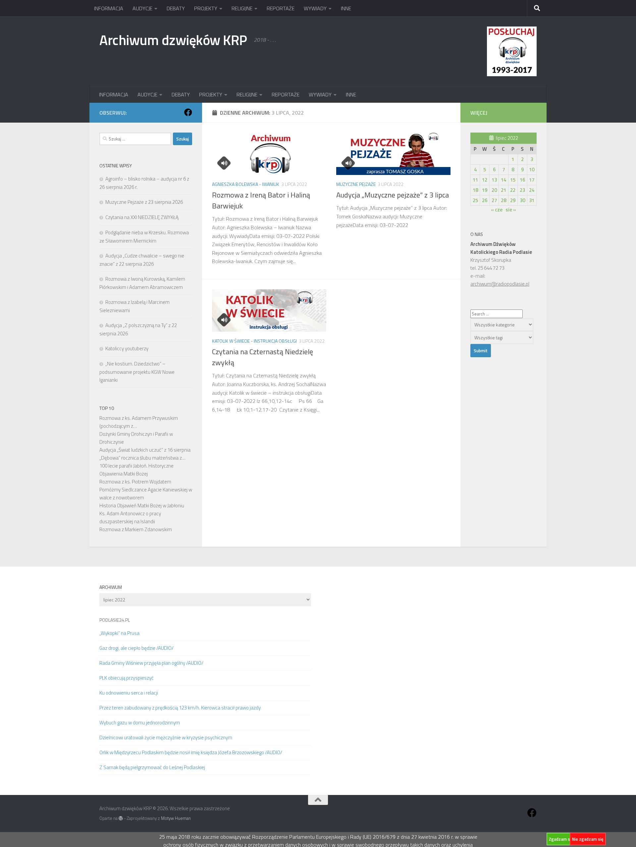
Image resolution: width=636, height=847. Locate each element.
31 (531, 200)
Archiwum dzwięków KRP (173, 40)
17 (531, 180)
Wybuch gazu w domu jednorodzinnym (139, 722)
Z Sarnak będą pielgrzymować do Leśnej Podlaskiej (152, 767)
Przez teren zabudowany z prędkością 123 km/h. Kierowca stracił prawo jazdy (180, 707)
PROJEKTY (205, 8)
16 (522, 180)
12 (484, 180)
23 (522, 190)
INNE (346, 8)
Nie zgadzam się (588, 839)
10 (531, 169)
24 (531, 190)
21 (503, 190)
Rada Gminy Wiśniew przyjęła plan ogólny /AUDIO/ (151, 663)
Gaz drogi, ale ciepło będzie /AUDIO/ (136, 648)
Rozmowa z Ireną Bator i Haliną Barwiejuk (261, 200)
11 (475, 180)
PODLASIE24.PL (114, 619)
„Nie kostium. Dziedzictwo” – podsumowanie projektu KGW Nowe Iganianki (137, 372)
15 (512, 180)
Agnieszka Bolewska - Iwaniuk (245, 184)
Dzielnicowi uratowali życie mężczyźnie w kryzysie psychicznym (165, 737)
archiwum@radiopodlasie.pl (499, 284)
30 (522, 200)
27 (494, 200)
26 (484, 200)
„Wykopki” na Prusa (119, 633)
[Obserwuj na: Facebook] (188, 112)
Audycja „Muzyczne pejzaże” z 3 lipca (392, 194)
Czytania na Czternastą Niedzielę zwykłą (262, 357)
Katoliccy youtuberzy (126, 348)
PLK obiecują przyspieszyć (126, 678)
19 (484, 190)
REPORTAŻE (280, 8)
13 (494, 180)
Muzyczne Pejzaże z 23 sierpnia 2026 (144, 202)
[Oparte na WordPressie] (121, 818)
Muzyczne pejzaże (356, 184)
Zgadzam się (561, 839)
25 (475, 200)
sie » (510, 209)
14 (503, 180)
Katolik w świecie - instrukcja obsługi (254, 340)
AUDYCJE (142, 8)
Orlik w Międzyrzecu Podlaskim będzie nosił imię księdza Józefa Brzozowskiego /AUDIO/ (190, 752)
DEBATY (176, 8)
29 (512, 200)
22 (512, 190)
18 (475, 190)
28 (503, 200)
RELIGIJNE (242, 8)
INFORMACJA (108, 8)
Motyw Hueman (176, 818)
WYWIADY (315, 8)
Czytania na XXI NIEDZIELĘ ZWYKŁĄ (142, 217)
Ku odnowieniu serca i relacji (128, 693)
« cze (497, 209)
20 (494, 190)
